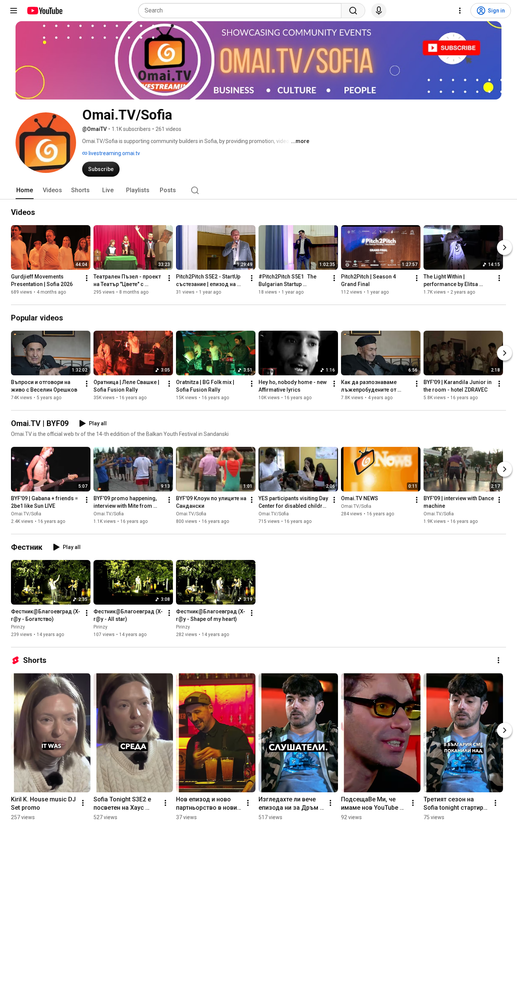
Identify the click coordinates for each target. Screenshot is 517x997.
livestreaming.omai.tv (113, 153)
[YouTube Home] (44, 10)
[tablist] (258, 190)
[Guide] (13, 10)
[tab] (25, 190)
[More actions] (86, 278)
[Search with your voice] (378, 10)
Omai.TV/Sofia (26, 513)
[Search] (353, 10)
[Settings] (459, 10)
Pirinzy (18, 627)
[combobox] (242, 10)
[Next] (504, 247)
